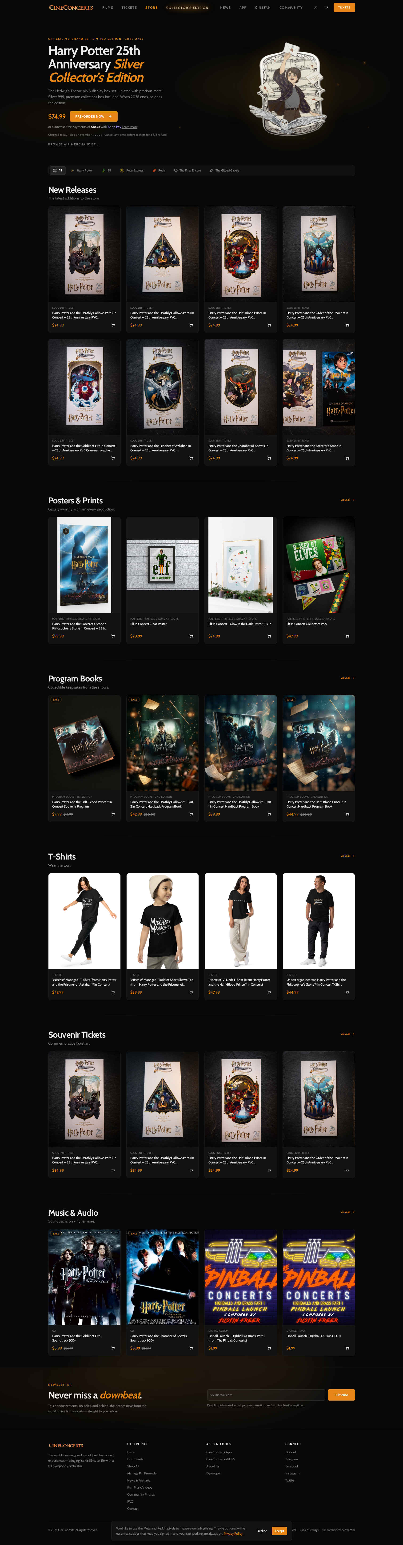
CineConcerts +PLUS (220, 1459)
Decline (262, 1531)
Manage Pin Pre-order (142, 1473)
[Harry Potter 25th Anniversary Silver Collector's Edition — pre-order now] (291, 91)
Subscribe (341, 1395)
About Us (212, 1466)
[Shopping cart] (326, 7)
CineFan (263, 7)
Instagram (292, 1473)
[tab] (57, 170)
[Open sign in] (315, 7)
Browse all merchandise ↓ (73, 144)
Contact (133, 1508)
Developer (213, 1473)
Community (291, 7)
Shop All (133, 1466)
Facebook (292, 1466)
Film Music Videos (139, 1487)
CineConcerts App (219, 1452)
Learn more (130, 127)
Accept (279, 1531)
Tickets (129, 7)
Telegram (291, 1459)
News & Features (138, 1480)
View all (345, 500)
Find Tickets (135, 1459)
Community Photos (141, 1494)
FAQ (130, 1501)
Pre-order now (89, 116)
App (243, 7)
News (225, 7)
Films (107, 7)
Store (151, 7)
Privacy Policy (233, 1533)
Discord (290, 1452)
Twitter (290, 1480)
